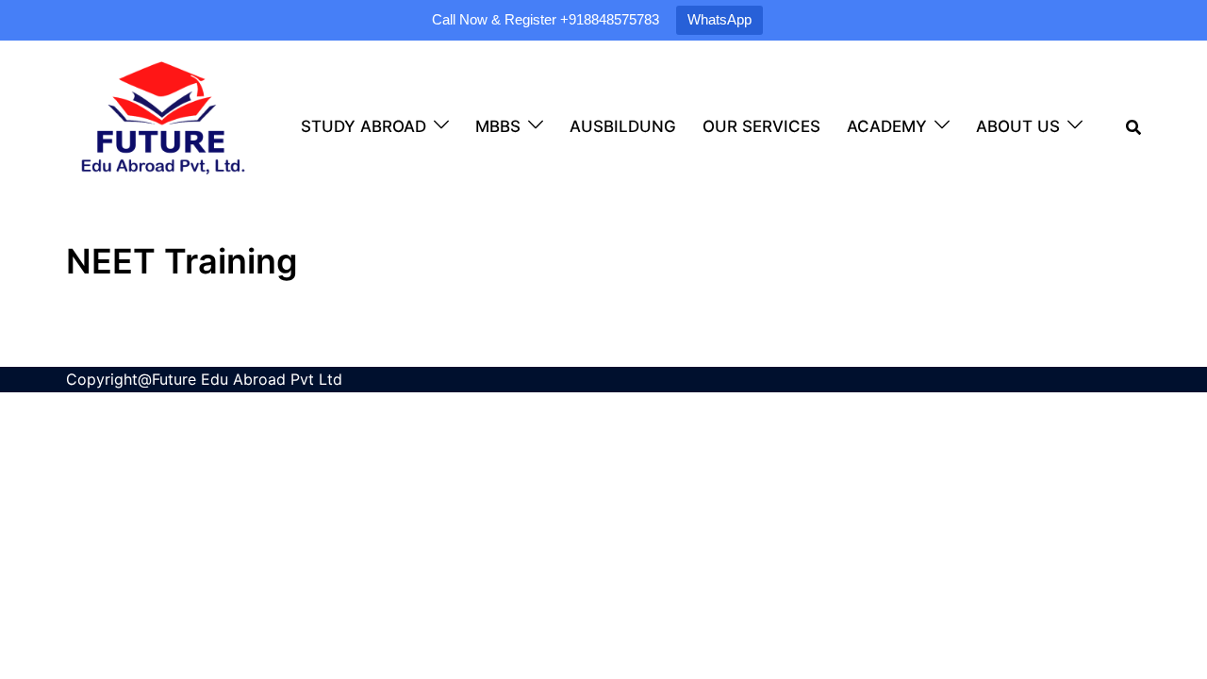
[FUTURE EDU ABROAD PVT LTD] (161, 124)
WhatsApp (719, 19)
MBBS (498, 126)
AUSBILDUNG (623, 126)
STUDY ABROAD (363, 126)
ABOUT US (1018, 126)
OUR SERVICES (761, 126)
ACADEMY (887, 126)
